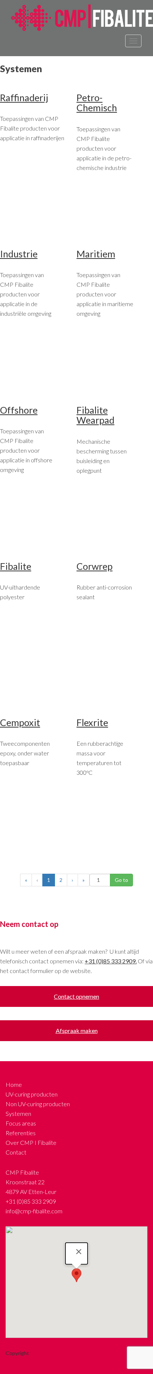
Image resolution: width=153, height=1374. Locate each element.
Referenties (21, 1132)
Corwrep (94, 566)
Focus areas (21, 1123)
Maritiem (95, 253)
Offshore (19, 409)
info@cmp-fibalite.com (34, 1210)
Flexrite (92, 722)
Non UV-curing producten (38, 1103)
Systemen (18, 1113)
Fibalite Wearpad (95, 415)
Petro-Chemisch (96, 102)
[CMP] (79, 17)
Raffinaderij (24, 97)
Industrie (19, 253)
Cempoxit (20, 722)
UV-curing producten (32, 1094)
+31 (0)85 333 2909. (111, 960)
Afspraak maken (77, 1030)
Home (14, 1084)
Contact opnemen (76, 996)
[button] (76, 1275)
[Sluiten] (79, 1252)
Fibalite (15, 566)
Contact (16, 1152)
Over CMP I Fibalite (31, 1142)
